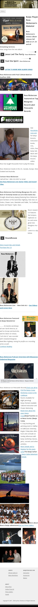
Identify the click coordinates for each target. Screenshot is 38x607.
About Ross (8, 587)
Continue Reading (6, 346)
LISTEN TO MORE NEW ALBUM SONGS (19, 69)
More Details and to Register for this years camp (27, 449)
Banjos (25, 578)
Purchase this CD (6, 247)
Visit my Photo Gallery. (26, 525)
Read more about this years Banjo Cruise (27, 413)
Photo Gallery (9, 592)
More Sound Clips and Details (10, 245)
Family (7, 594)
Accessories (26, 575)
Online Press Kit (9, 589)
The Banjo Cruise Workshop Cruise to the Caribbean (28, 392)
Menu (2, 11)
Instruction (26, 573)
